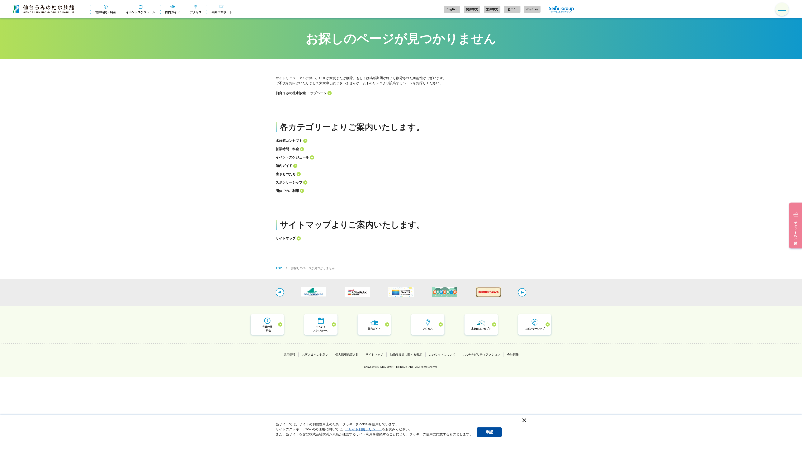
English (452, 9)
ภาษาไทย (532, 9)
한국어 (512, 9)
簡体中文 (472, 9)
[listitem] (401, 93)
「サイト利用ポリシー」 (363, 429)
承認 (489, 432)
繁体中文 (492, 9)
